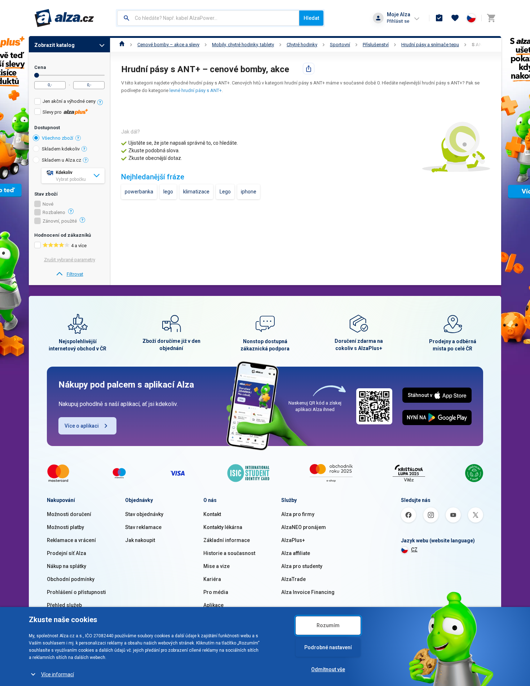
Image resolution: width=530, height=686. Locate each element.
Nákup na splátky (66, 566)
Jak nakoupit (140, 540)
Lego (225, 192)
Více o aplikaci (82, 426)
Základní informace (226, 540)
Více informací (57, 674)
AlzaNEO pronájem (303, 527)
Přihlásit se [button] (398, 21)
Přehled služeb (64, 605)
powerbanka (139, 192)
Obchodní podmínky (70, 579)
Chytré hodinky (302, 44)
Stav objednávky (144, 514)
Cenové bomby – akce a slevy (168, 44)
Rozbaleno (54, 212)
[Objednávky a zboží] (439, 18)
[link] (69, 274)
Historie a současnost (229, 553)
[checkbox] (69, 102)
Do (36, 75)
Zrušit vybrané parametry (69, 259)
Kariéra (212, 579)
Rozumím (328, 625)
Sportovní (340, 44)
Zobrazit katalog (54, 45)
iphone (248, 192)
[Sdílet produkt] (308, 68)
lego (168, 192)
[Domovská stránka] (122, 44)
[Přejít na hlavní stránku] (64, 18)
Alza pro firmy (297, 514)
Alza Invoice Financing (308, 592)
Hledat (311, 18)
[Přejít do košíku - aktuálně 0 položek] (491, 18)
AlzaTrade (293, 579)
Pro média (215, 592)
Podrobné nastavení (328, 647)
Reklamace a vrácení (71, 540)
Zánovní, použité (60, 221)
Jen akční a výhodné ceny (69, 101)
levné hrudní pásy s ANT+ (195, 90)
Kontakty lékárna (222, 527)
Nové (48, 204)
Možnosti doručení (69, 514)
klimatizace (196, 192)
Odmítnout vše (328, 669)
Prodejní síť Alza (66, 553)
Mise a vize (216, 566)
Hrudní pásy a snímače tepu (430, 44)
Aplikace (213, 605)
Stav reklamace (143, 527)
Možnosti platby (65, 527)
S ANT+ (480, 44)
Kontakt (212, 514)
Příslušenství (376, 44)
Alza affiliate (295, 553)
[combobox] (208, 18)
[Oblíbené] (455, 18)
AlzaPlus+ (293, 540)
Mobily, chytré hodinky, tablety (243, 44)
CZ (414, 549)
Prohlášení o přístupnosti (76, 592)
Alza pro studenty (301, 566)
